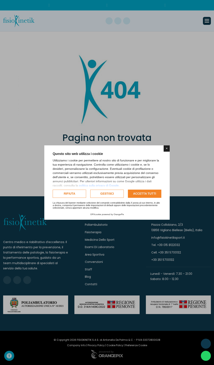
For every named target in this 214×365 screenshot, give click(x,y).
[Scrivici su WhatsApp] (206, 356)
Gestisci (107, 193)
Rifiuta (69, 193)
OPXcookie (95, 214)
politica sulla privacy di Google (99, 185)
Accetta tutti (144, 193)
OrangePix (119, 214)
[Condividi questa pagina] (206, 344)
